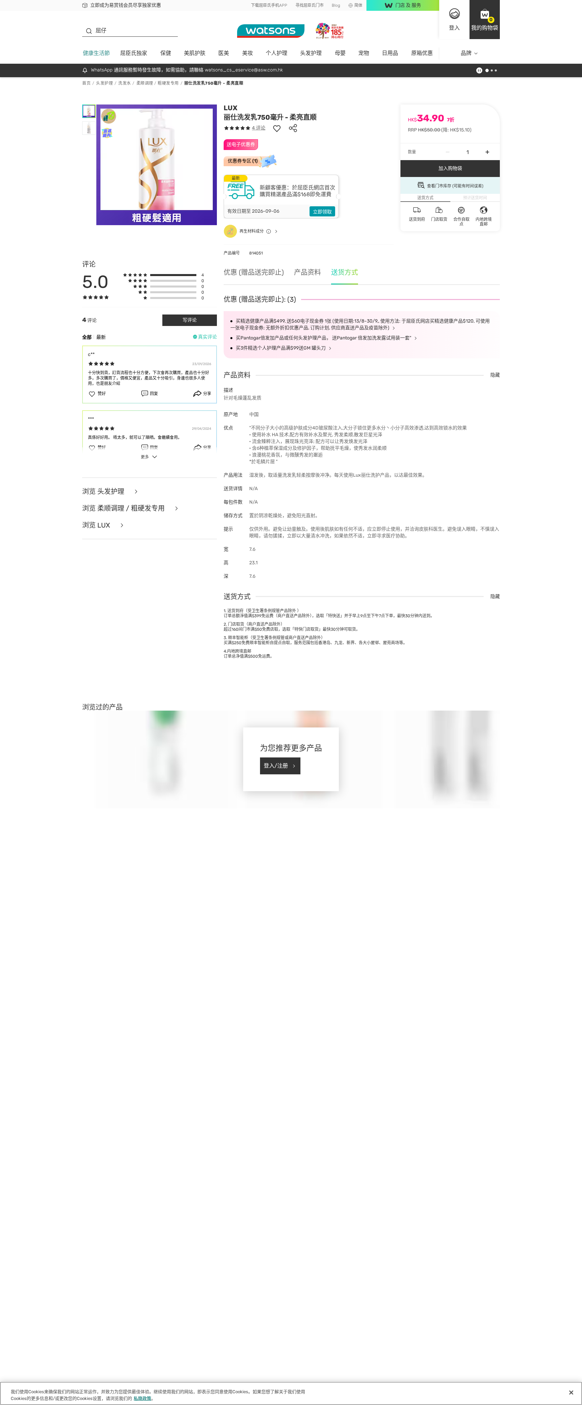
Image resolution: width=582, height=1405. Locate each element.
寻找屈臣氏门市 (309, 5)
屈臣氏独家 (133, 53)
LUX (230, 108)
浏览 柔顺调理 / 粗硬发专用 (124, 508)
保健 (165, 53)
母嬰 (340, 53)
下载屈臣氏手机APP (269, 5)
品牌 (466, 53)
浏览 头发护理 (104, 491)
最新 (101, 337)
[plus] (487, 152)
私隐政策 (142, 1398)
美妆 (247, 53)
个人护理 (276, 53)
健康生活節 (96, 53)
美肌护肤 (194, 53)
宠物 (363, 53)
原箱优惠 (422, 53)
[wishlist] (277, 128)
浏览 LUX (97, 525)
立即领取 (322, 212)
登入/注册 (276, 766)
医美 (223, 53)
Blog (336, 5)
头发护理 (311, 53)
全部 (87, 337)
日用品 (390, 53)
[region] (291, 1393)
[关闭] (571, 1392)
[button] (485, 19)
